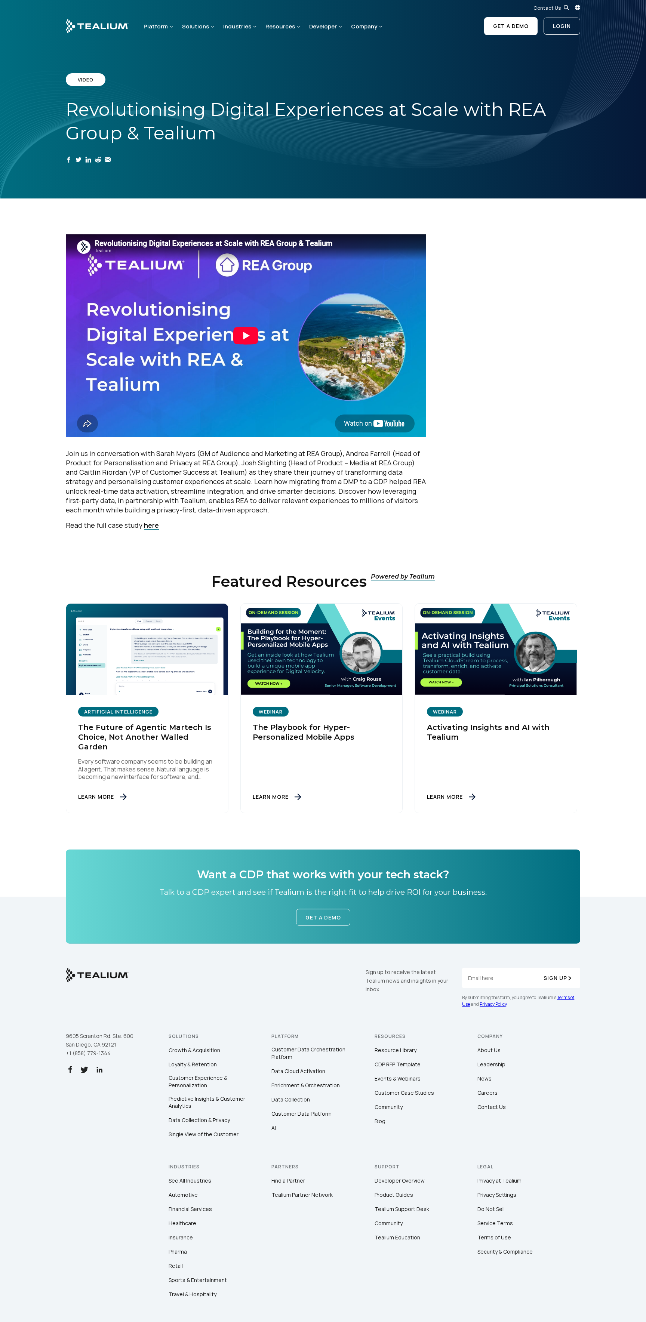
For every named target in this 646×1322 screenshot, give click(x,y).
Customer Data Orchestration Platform (308, 1053)
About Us (489, 1050)
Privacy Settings (496, 1194)
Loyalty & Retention (193, 1064)
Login (562, 26)
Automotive (183, 1194)
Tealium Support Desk (402, 1208)
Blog (380, 1121)
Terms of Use (494, 1237)
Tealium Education (397, 1237)
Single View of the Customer (204, 1134)
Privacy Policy (493, 1004)
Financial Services (190, 1208)
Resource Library (395, 1050)
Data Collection (290, 1099)
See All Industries (190, 1180)
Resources (280, 26)
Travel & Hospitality (192, 1294)
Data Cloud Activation (298, 1071)
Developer (323, 26)
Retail (176, 1265)
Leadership (491, 1064)
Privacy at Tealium (499, 1180)
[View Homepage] (97, 26)
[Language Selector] (577, 7)
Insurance (181, 1237)
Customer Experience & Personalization (198, 1081)
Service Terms (495, 1223)
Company (364, 26)
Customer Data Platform (301, 1113)
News (484, 1078)
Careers (487, 1092)
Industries (237, 26)
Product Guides (394, 1194)
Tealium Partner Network (302, 1194)
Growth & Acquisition (194, 1050)
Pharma (178, 1251)
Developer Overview (400, 1180)
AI (273, 1127)
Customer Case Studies (404, 1092)
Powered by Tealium (403, 576)
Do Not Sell (491, 1208)
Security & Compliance (505, 1251)
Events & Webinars (398, 1078)
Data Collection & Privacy (199, 1120)
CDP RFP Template (398, 1064)
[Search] (566, 7)
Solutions (195, 26)
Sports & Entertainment (198, 1280)
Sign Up (555, 978)
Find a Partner (288, 1180)
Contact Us (547, 7)
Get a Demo (511, 26)
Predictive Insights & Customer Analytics (207, 1102)
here (151, 525)
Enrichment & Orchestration (305, 1085)
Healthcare (182, 1223)
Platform (156, 26)
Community (389, 1106)
